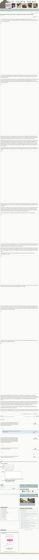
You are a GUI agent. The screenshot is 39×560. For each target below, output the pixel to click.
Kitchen (3, 515)
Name (3, 465)
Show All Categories (4, 519)
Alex (3, 15)
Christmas (4, 514)
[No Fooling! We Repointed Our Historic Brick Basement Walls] (30, 5)
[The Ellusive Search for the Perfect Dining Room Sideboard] (24, 5)
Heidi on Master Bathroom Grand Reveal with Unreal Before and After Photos (29, 522)
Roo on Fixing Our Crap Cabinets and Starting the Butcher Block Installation (28, 525)
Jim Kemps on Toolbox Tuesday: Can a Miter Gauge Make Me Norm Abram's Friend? (29, 513)
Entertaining (4, 516)
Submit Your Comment (8, 481)
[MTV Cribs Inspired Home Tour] (8, 5)
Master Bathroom (5, 512)
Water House (4, 510)
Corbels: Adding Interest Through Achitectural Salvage (7, 416)
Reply (2, 452)
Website (3, 468)
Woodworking (4, 513)
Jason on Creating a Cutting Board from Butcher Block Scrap (29, 515)
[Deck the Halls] (35, 5)
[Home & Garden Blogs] (29, 529)
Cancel (12, 481)
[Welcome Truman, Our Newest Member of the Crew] (19, 5)
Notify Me (3, 480)
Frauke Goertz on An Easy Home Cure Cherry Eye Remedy (28, 527)
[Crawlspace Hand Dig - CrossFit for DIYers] (13, 5)
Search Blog (3, 486)
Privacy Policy (23, 553)
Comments (34, 16)
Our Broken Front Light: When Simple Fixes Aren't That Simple (16, 14)
